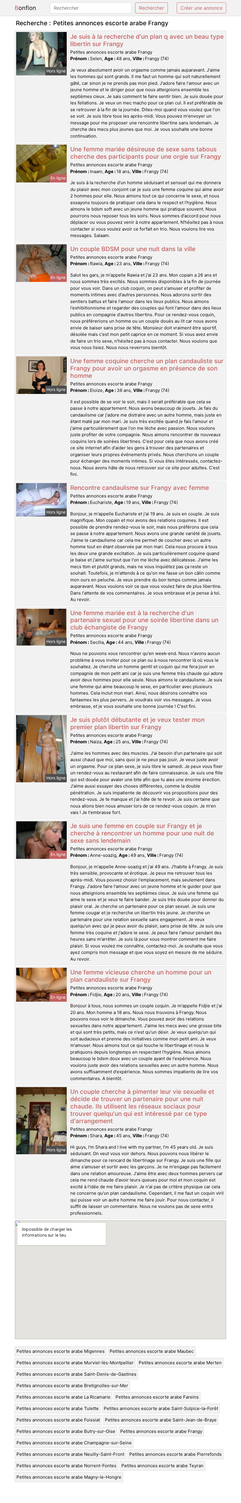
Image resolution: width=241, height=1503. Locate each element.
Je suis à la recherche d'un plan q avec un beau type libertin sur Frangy (147, 40)
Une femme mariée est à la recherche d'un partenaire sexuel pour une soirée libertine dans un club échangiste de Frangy (144, 620)
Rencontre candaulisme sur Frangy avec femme (139, 487)
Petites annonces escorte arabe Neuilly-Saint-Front (70, 1454)
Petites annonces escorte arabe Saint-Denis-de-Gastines (76, 1374)
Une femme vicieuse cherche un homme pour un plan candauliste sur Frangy (140, 976)
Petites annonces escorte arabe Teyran (162, 1465)
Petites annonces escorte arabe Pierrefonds (175, 1454)
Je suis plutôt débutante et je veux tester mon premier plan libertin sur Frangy (137, 723)
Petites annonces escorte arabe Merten (180, 1362)
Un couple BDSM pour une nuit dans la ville (132, 249)
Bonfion (25, 7)
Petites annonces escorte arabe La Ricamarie (63, 1397)
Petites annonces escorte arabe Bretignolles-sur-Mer (72, 1385)
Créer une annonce (201, 8)
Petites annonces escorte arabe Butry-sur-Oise (65, 1431)
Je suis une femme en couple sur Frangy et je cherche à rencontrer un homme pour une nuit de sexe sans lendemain (142, 833)
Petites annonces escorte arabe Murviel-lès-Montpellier (75, 1362)
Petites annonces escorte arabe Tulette (57, 1408)
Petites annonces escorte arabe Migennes (60, 1351)
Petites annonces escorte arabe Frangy (161, 1431)
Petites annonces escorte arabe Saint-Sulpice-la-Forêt (161, 1408)
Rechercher (151, 8)
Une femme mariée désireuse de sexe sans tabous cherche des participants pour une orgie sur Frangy (145, 152)
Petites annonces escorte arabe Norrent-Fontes (66, 1465)
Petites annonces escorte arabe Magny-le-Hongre (68, 1477)
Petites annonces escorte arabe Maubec (152, 1351)
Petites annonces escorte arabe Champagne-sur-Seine (74, 1443)
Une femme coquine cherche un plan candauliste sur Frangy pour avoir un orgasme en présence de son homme (146, 368)
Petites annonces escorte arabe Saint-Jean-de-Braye (161, 1420)
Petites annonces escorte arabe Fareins (157, 1397)
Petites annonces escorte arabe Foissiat (58, 1420)
